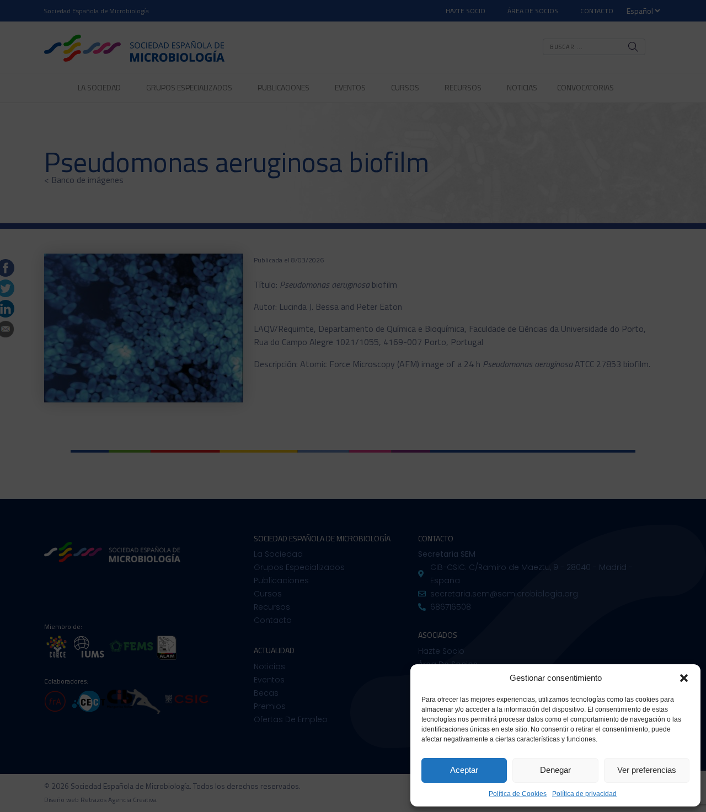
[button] (683, 678)
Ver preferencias (646, 770)
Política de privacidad (584, 794)
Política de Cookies (518, 794)
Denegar (555, 770)
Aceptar (464, 770)
